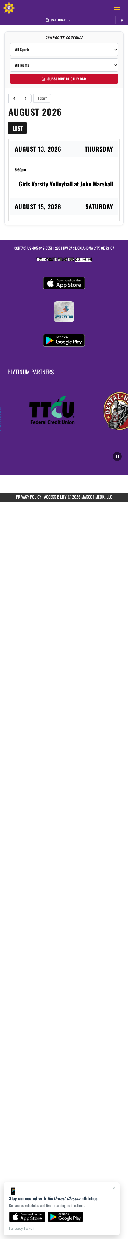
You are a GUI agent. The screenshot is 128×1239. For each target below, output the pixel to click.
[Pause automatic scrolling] (117, 456)
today (42, 98)
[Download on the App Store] (27, 1217)
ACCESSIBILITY (55, 496)
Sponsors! (83, 259)
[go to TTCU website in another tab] (50, 410)
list (18, 128)
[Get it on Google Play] (66, 1217)
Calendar (58, 20)
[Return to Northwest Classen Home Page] (9, 7)
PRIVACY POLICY (28, 496)
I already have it (22, 1228)
